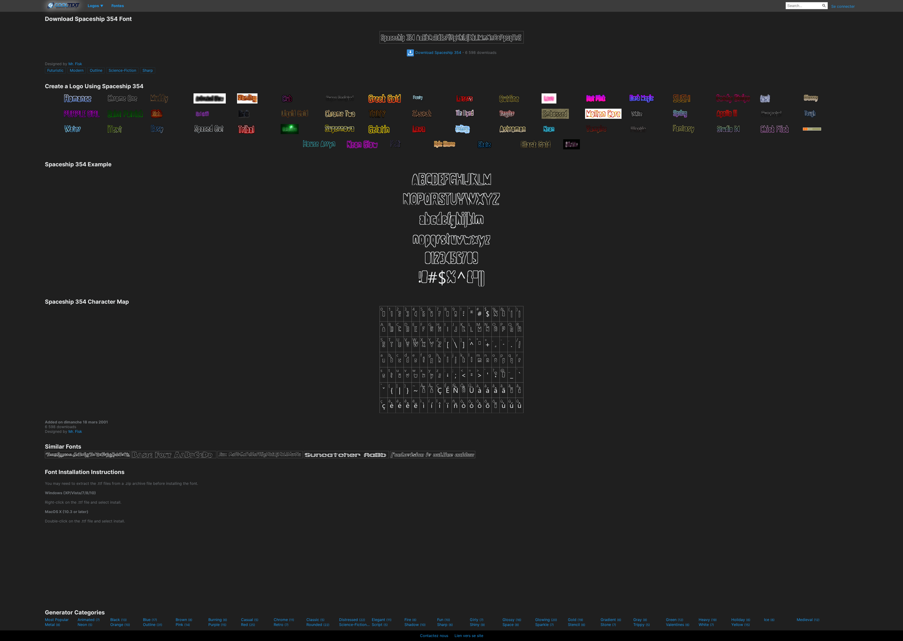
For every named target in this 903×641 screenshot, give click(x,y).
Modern (76, 70)
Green (674, 619)
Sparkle (544, 624)
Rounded (317, 624)
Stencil (576, 624)
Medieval (808, 619)
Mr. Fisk (75, 63)
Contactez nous (434, 635)
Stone (608, 624)
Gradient (611, 619)
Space (511, 624)
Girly (476, 619)
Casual (249, 619)
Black (118, 619)
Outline (96, 70)
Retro (281, 624)
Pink (183, 624)
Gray (640, 619)
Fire (410, 619)
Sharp (148, 70)
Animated (89, 619)
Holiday (740, 619)
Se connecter (843, 6)
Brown (184, 619)
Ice (769, 619)
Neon (85, 624)
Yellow (740, 624)
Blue (150, 619)
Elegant (382, 619)
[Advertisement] (22, 85)
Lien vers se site (469, 635)
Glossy (512, 619)
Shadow (415, 624)
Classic (315, 619)
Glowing (546, 619)
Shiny (477, 624)
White (706, 624)
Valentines (677, 624)
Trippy (641, 624)
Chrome (284, 619)
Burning (217, 619)
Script (380, 624)
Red (248, 624)
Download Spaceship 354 (437, 52)
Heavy (708, 619)
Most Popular (57, 619)
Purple (217, 624)
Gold (575, 619)
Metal (52, 624)
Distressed (352, 619)
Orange (120, 624)
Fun (443, 619)
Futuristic (55, 70)
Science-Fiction (122, 70)
